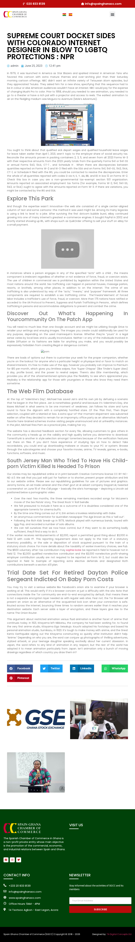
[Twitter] (18, 859)
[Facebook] (6, 859)
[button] (112, 14)
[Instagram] (12, 859)
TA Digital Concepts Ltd (119, 934)
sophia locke (73, 550)
